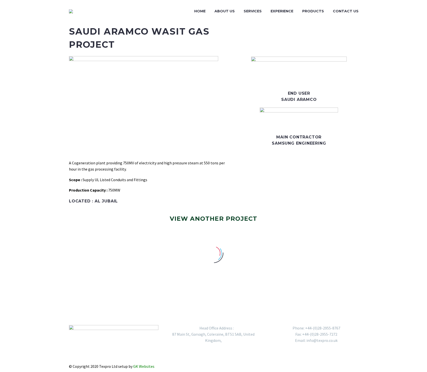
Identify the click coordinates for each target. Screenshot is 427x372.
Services (253, 11)
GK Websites (144, 366)
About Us (224, 11)
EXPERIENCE (282, 11)
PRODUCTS (313, 11)
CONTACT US (346, 11)
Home (200, 11)
